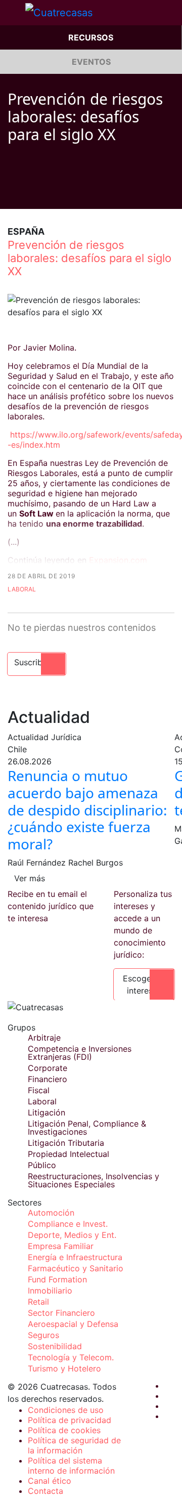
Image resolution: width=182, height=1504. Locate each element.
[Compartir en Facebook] (11, 193)
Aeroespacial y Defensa (73, 1324)
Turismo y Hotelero (64, 1368)
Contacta (45, 1491)
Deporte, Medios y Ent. (72, 1235)
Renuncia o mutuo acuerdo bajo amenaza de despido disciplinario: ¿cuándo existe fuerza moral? (87, 809)
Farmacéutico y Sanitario (75, 1268)
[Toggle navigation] (12, 12)
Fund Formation (57, 1279)
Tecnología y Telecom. (71, 1357)
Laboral (22, 589)
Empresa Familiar (61, 1246)
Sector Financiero (61, 1313)
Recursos (90, 37)
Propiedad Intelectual (68, 1154)
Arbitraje (44, 1038)
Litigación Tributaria (66, 1143)
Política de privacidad (69, 1420)
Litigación (46, 1112)
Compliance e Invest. (68, 1224)
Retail (38, 1302)
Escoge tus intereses (144, 984)
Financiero (47, 1079)
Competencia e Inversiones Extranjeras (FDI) (79, 1053)
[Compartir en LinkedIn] (50, 193)
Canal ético (49, 1481)
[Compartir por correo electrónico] (69, 193)
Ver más (29, 878)
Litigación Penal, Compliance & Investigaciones (87, 1128)
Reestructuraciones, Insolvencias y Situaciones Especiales (93, 1180)
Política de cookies (64, 1430)
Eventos (91, 62)
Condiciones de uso (66, 1410)
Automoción (51, 1213)
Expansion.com (118, 560)
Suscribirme (36, 662)
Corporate (47, 1068)
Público (42, 1165)
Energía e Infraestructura (75, 1257)
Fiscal (39, 1090)
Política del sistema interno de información (71, 1465)
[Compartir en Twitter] (30, 193)
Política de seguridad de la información (74, 1445)
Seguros (43, 1335)
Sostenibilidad (55, 1346)
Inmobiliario (50, 1290)
